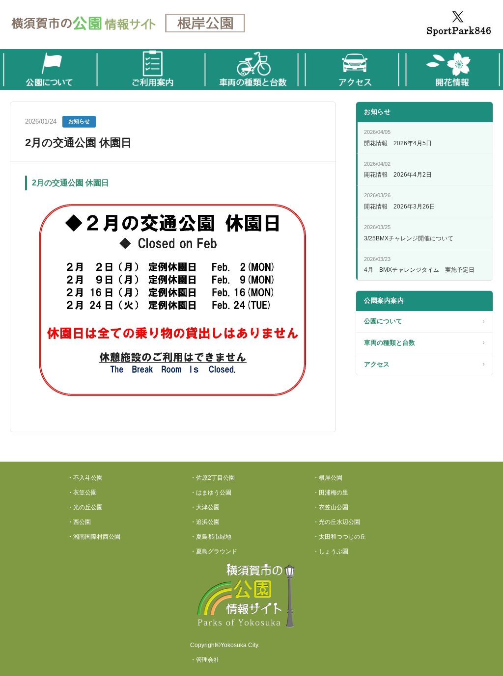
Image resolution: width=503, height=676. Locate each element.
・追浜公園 (205, 522)
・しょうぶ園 (330, 551)
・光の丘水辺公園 (336, 522)
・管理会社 (205, 659)
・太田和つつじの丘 (339, 536)
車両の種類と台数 (424, 342)
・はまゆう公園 (210, 492)
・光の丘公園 (85, 507)
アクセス (424, 364)
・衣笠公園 (82, 492)
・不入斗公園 (85, 477)
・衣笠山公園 (330, 507)
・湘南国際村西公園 (93, 536)
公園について (424, 321)
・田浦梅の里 (330, 492)
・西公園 (79, 522)
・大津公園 (205, 507)
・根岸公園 (327, 477)
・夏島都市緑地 (210, 536)
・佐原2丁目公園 (212, 477)
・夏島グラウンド (213, 551)
